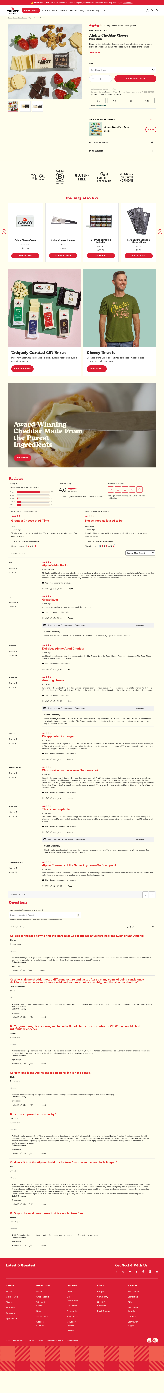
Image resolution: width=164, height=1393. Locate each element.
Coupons (132, 1316)
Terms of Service (72, 1340)
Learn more (128, 2)
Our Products (48, 10)
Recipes (73, 10)
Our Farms (72, 1305)
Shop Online (30, 10)
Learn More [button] (117, 94)
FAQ (130, 1302)
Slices (9, 1302)
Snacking (10, 1312)
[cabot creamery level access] (152, 1340)
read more (95, 52)
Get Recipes (22, 458)
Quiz (104, 10)
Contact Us (133, 1296)
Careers (70, 1330)
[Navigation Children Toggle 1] (37, 10)
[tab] (122, 142)
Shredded (10, 1307)
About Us (71, 1291)
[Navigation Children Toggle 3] (67, 10)
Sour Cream (42, 1316)
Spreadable (11, 1318)
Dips (38, 1311)
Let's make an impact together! (103, 89)
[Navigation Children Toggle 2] (56, 10)
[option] (45, 61)
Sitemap (31, 1340)
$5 (131, 100)
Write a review (117, 26)
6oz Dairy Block (98, 69)
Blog (82, 10)
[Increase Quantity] (108, 78)
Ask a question (130, 26)
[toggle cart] (156, 10)
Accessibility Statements (55, 1340)
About (62, 10)
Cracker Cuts (12, 1296)
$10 (147, 100)
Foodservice (72, 1316)
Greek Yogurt (42, 1296)
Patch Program (104, 1311)
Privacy (40, 1340)
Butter (39, 1291)
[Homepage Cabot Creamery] (12, 10)
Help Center (133, 1291)
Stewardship (72, 1311)
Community (102, 1296)
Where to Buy (92, 10)
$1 (98, 100)
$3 (114, 100)
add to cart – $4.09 (135, 79)
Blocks (9, 1291)
